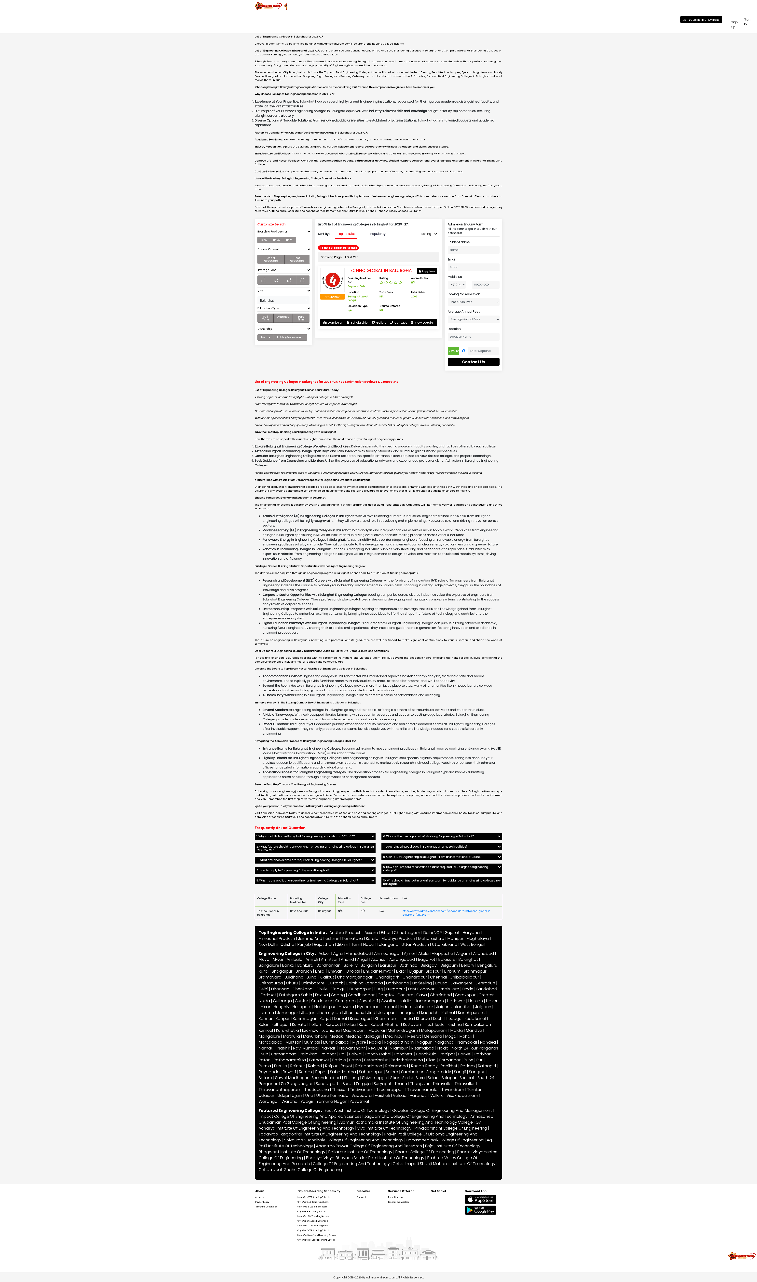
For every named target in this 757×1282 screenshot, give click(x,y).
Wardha (290, 1101)
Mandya (474, 1030)
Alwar (278, 959)
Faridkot (268, 995)
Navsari (329, 1048)
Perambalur (376, 1060)
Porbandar (450, 1060)
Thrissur (339, 1089)
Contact (400, 322)
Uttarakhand (444, 944)
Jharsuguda (329, 1012)
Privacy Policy (262, 1202)
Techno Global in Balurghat (381, 270)
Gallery (381, 322)
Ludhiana (331, 1030)
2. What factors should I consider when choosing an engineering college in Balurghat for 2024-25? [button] (315, 848)
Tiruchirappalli (390, 1089)
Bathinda (408, 965)
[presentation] (346, 234)
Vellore (437, 1095)
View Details (423, 322)
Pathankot (319, 1060)
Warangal (269, 1101)
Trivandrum (452, 1089)
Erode (467, 989)
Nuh (264, 1054)
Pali (342, 1054)
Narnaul (266, 1048)
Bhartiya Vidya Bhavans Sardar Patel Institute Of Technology (365, 1158)
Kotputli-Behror (385, 1024)
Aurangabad (402, 959)
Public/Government (290, 337)
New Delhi (268, 944)
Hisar (265, 1006)
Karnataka (352, 938)
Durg (378, 989)
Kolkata (299, 1024)
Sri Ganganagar (297, 1083)
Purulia (280, 1066)
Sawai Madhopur (292, 1077)
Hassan (475, 1001)
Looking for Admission (464, 294)
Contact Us (473, 362)
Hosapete (301, 1006)
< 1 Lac (263, 280)
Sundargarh (328, 1083)
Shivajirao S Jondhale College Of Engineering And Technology (343, 1140)
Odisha (287, 944)
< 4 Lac (302, 280)
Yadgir (307, 1101)
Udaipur (266, 1095)
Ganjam (405, 995)
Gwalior (388, 1001)
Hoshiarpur (325, 1006)
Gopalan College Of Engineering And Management (442, 1110)
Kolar (263, 1024)
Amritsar (329, 959)
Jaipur (442, 1006)
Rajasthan (324, 944)
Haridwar (456, 1001)
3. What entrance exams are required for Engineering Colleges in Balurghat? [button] (309, 860)
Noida (443, 1048)
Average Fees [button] (266, 270)
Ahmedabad (358, 953)
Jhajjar (307, 1012)
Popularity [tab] (378, 234)
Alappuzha (442, 953)
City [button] (260, 290)
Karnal (340, 1018)
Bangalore (269, 965)
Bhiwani (335, 971)
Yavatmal (359, 1101)
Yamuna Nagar (331, 1101)
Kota (363, 1024)
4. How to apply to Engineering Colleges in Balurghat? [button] (293, 870)
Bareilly (351, 965)
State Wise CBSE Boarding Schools (313, 1197)
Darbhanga (397, 983)
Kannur (266, 1018)
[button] (283, 300)
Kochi (438, 1018)
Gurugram (345, 1001)
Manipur (455, 938)
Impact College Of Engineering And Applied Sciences (310, 1116)
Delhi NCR (432, 932)
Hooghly (281, 1006)
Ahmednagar (387, 953)
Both (289, 240)
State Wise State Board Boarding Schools (316, 1235)
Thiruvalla (442, 1083)
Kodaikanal (475, 1018)
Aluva (264, 959)
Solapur (449, 1077)
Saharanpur (371, 1072)
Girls (264, 240)
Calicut (327, 977)
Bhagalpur (282, 971)
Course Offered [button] (268, 249)
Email (451, 259)
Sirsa (420, 1077)
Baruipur (388, 965)
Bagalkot (426, 959)
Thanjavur (420, 1083)
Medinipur (394, 1036)
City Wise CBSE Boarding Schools (312, 1202)
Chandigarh (388, 977)
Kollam (316, 1024)
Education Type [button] (268, 308)
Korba (350, 1024)
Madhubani (354, 1030)
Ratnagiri (487, 1066)
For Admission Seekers (398, 1202)
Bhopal (353, 971)
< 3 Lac (289, 280)
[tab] (283, 232)
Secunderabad (326, 1077)
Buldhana (294, 977)
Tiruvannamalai (422, 1089)
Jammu (266, 1012)
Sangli (460, 1072)
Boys (276, 240)
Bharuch (304, 971)
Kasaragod (361, 1018)
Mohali (465, 1036)
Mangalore (269, 1036)
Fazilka (321, 995)
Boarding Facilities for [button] (272, 231)
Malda (456, 1030)
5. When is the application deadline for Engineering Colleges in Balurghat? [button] (307, 880)
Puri (479, 1060)
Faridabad (486, 989)
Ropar (321, 1072)
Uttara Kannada (332, 1095)
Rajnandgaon (368, 1066)
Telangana (387, 944)
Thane (400, 1083)
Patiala (339, 1060)
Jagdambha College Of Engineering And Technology (415, 1116)
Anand (347, 959)
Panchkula (426, 1054)
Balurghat (468, 959)
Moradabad (270, 1042)
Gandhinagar (361, 995)
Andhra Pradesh (345, 932)
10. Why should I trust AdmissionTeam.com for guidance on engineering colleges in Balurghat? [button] (440, 882)
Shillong (351, 1077)
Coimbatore (312, 983)
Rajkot (346, 1066)
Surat (348, 1083)
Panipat (447, 1054)
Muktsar (293, 1042)
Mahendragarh (403, 1030)
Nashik (283, 1048)
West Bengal (472, 944)
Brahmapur (475, 971)
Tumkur (474, 1089)
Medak (336, 1036)
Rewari (289, 1072)
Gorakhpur (465, 995)
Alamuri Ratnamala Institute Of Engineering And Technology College (406, 1122)
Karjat (325, 1018)
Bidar (401, 971)
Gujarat (452, 932)
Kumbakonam (479, 1024)
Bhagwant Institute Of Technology (292, 1152)
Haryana (471, 932)
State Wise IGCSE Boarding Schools (313, 1225)
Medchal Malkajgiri (364, 1036)
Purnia (265, 1066)
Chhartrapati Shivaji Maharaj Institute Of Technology (444, 1163)
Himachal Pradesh (277, 938)
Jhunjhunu (354, 1012)
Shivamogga (374, 1077)
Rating (426, 234)
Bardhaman (328, 965)
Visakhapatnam (462, 1095)
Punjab (304, 944)
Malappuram (434, 1030)
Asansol (378, 959)
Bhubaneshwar (378, 971)
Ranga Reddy (424, 1066)
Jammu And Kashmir (318, 938)
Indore (406, 1006)
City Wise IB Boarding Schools (311, 1211)
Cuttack (335, 983)
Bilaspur (433, 971)
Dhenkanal (303, 989)
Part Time (301, 318)
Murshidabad (336, 1042)
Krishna (454, 1024)
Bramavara (270, 977)
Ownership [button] (264, 329)
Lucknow (310, 1030)
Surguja (363, 1083)
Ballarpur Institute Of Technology (360, 1152)
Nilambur (399, 1048)
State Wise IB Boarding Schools (312, 1206)
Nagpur (424, 1042)
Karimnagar (305, 1018)
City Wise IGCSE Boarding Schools (313, 1230)
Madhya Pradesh (398, 938)
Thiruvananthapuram (280, 1089)
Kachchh (429, 1012)
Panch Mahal (378, 1054)
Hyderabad (368, 1006)
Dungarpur (360, 989)
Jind (371, 1012)
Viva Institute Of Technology (384, 1128)
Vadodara (361, 1095)
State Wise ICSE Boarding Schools (313, 1216)
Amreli (312, 959)
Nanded (488, 1042)
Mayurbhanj (315, 1036)
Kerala (372, 938)
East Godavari (421, 989)
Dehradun (485, 983)
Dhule (322, 989)
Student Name (459, 242)
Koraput (333, 1024)
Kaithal (448, 1012)
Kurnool (266, 1030)
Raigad (315, 1066)
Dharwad (280, 989)
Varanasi (418, 1095)
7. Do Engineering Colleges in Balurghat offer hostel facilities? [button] (425, 846)
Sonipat (467, 1077)
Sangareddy (438, 1072)
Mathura (291, 1036)
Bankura (305, 965)
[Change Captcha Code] (463, 351)
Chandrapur (415, 977)
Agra (338, 953)
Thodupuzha (316, 1089)
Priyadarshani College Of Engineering (450, 1128)
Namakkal (467, 1042)
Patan (265, 1060)
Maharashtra (431, 938)
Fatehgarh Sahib (295, 995)
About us (259, 1197)
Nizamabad (422, 1048)
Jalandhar (461, 1006)
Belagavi (428, 965)
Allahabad (483, 953)
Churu (292, 983)
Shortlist (334, 296)
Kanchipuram (471, 1012)
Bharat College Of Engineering (424, 1152)
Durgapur (395, 989)
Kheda (406, 1018)
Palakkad (309, 1054)
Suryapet (383, 1083)
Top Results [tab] (346, 234)
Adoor (324, 953)
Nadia (375, 1042)
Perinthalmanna (407, 1060)
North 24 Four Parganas (475, 1048)
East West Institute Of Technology (356, 1110)
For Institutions (395, 1197)
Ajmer (409, 953)
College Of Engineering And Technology (351, 1163)
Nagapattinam (399, 1042)
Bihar (386, 932)
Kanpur (283, 1018)
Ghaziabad (441, 995)
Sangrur (477, 1072)
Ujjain (297, 1095)
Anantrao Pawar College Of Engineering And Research (369, 1146)
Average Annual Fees (464, 311)
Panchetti (403, 1054)
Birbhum (452, 971)
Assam (371, 932)
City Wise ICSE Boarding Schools (312, 1220)
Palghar (328, 1054)
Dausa (441, 983)
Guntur (301, 1001)
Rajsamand (396, 1066)
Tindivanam (361, 1089)
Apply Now (428, 271)
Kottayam (412, 1024)
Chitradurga (271, 983)
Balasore (446, 959)
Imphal (390, 1006)
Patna (355, 1060)
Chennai (438, 977)
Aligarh (463, 953)
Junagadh (408, 1012)
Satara (265, 1077)
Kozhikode (435, 1024)
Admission (335, 322)
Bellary (467, 965)
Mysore (359, 1042)
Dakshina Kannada (364, 983)
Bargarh (369, 965)
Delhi (263, 989)
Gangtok (386, 995)
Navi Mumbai (306, 1048)
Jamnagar (287, 1012)
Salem (392, 1072)
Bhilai (320, 971)
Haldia (405, 1001)
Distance (283, 317)
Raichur (297, 1066)
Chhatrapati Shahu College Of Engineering (300, 1169)
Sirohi (407, 1077)
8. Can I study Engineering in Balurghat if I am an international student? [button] (432, 857)
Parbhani (483, 1054)
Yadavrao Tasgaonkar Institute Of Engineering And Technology (320, 1134)
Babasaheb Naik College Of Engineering (445, 1140)
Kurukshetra (287, 1030)
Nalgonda (444, 1042)
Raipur (331, 1066)
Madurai (376, 1030)
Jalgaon (483, 1006)
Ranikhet (449, 1066)
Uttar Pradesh (415, 944)
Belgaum (449, 965)
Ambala (295, 959)
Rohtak (305, 1072)
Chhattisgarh (407, 932)
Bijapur (416, 971)
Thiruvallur (465, 1083)
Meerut (414, 1036)
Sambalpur (412, 1072)
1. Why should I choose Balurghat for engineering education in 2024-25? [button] (305, 836)
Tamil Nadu (362, 944)
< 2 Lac (276, 280)
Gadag (338, 995)
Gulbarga (282, 1001)
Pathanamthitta (290, 1060)
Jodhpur (386, 1012)
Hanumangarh (429, 1001)
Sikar (394, 1077)
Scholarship (359, 322)
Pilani (431, 1060)
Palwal (355, 1054)
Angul (362, 959)
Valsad (400, 1095)
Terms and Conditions (266, 1206)
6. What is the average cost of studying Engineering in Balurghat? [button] (428, 836)
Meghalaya (477, 938)
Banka (288, 965)
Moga (450, 1036)
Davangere (461, 983)
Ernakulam (448, 989)
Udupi (283, 1095)
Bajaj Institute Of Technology (452, 1146)
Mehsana (433, 1036)
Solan (433, 1077)
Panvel (464, 1054)
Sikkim (342, 944)
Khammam (386, 1018)
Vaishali (382, 1095)
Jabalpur (424, 1006)
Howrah (346, 1006)
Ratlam (467, 1066)
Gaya (421, 995)
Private (265, 337)
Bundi (312, 977)
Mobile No (455, 277)
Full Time (265, 318)
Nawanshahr (352, 1048)
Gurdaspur (321, 1001)
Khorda (423, 1018)
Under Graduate (271, 259)
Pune (468, 1060)
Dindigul (338, 989)
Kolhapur (280, 1024)
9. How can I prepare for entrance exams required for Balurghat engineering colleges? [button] (435, 868)
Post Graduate (297, 259)
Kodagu (453, 1018)
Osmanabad (284, 1054)
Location (454, 329)
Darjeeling (422, 983)
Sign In (750, 21)
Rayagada (269, 1072)
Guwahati (368, 1001)
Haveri (492, 1001)
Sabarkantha (343, 1072)
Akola (423, 953)
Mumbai (312, 1042)
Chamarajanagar (355, 977)
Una (309, 1095)
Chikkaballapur (464, 977)
